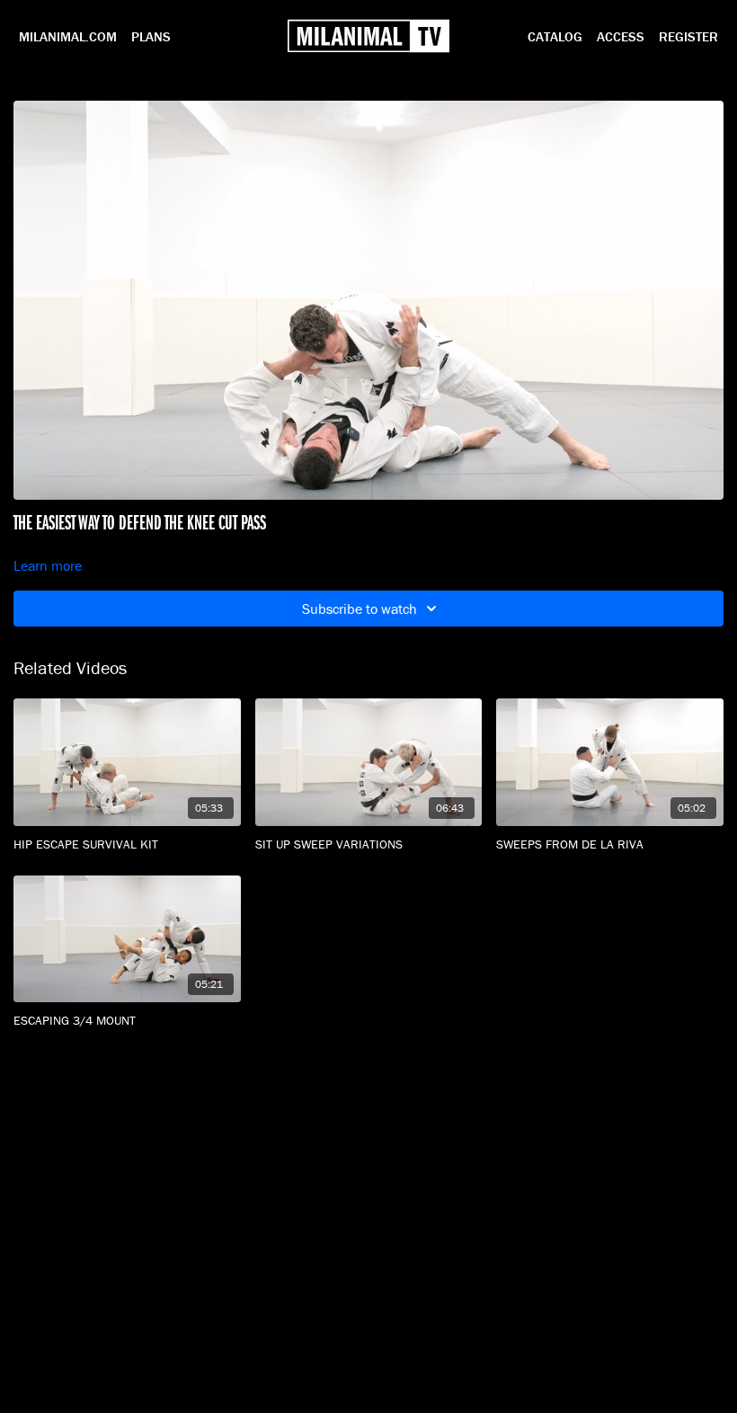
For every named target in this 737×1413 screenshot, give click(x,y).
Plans (151, 36)
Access (620, 36)
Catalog (555, 36)
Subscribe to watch (359, 609)
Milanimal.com (68, 36)
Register (688, 36)
